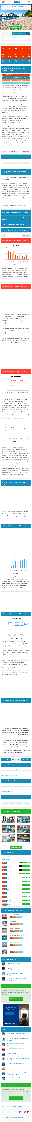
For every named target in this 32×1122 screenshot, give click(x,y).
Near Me (14, 33)
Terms (3, 1117)
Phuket (26, 163)
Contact (25, 1116)
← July (3, 151)
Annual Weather (14, 151)
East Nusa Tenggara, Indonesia (18, 935)
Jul (9, 48)
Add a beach (21, 1117)
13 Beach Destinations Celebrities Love (17, 1078)
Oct (29, 48)
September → (26, 151)
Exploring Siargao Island (13, 963)
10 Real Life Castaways (13, 1053)
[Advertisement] (16, 359)
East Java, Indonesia (15, 914)
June (8, 881)
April (26, 141)
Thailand (20, 6)
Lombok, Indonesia (15, 928)
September (9, 893)
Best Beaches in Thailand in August (10, 769)
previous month (16, 323)
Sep (22, 48)
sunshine (24, 205)
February (18, 141)
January (14, 141)
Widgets (12, 1117)
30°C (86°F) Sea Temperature (15, 77)
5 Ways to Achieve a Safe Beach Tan (16, 1068)
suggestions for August (14, 145)
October (9, 897)
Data (21, 1116)
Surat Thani (6, 8)
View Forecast (16, 27)
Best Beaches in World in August (9, 775)
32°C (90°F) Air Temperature (15, 75)
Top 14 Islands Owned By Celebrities (16, 1063)
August (8, 889)
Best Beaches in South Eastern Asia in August (12, 772)
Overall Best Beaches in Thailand (9, 785)
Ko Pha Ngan (15, 8)
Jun (3, 48)
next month (9, 325)
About (17, 1116)
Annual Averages (6, 859)
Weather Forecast (6, 856)
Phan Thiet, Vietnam (15, 942)
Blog (3, 1029)
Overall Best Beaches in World (9, 791)
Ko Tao (12, 163)
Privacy (8, 1117)
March (23, 141)
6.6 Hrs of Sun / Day (16, 80)
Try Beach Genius (16, 999)
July (8, 885)
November (9, 900)
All (28, 33)
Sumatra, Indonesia (15, 949)
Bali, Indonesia (13, 921)
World (3, 6)
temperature (16, 205)
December (9, 904)
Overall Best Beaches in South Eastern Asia (12, 788)
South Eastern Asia (11, 6)
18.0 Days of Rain (16, 83)
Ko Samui (6, 163)
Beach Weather (11, 1116)
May (8, 878)
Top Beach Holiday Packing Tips (15, 1048)
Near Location (21, 33)
